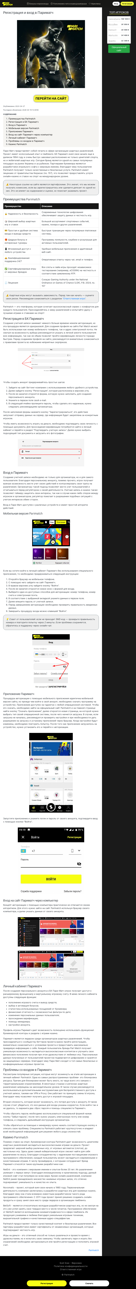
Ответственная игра (70, 1269)
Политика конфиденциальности (71, 1266)
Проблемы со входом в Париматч (26, 141)
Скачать (89, 1283)
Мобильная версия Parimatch (23, 128)
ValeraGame (114, 19)
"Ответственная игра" (74, 298)
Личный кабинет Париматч (22, 137)
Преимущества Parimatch (21, 118)
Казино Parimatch (17, 144)
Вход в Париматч (17, 125)
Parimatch (69, 1274)
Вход (116, 4)
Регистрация (47, 1283)
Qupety (112, 40)
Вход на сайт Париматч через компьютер (30, 134)
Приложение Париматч (20, 131)
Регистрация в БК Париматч (23, 121)
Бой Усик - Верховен (71, 1263)
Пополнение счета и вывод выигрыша (70, 4)
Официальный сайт (119, 49)
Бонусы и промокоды (38, 4)
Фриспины (95, 4)
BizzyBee (113, 24)
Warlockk (113, 35)
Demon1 (112, 30)
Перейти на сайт (51, 98)
